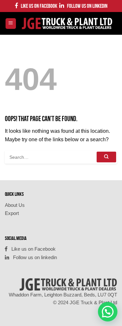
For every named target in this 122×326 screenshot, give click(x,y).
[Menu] (11, 23)
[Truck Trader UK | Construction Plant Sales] (66, 23)
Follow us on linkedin (85, 6)
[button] (107, 311)
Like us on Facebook (37, 6)
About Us (15, 205)
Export (12, 213)
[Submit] (106, 157)
